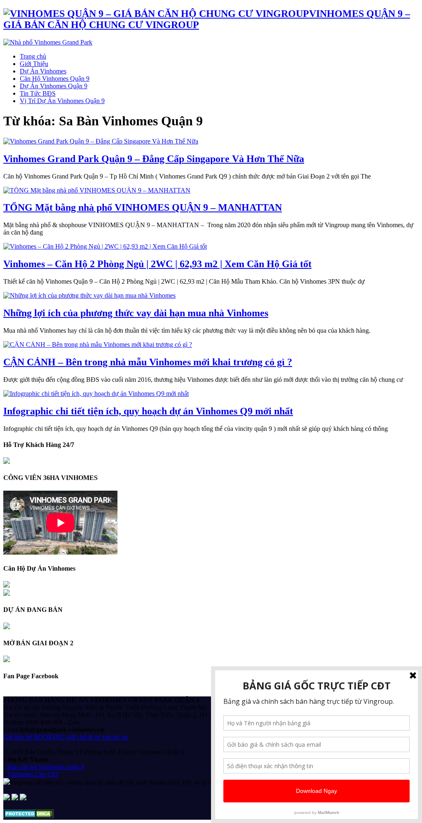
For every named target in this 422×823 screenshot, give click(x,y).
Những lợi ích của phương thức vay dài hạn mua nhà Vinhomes (135, 313)
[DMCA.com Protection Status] (28, 815)
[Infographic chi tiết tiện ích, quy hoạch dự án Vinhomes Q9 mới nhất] (96, 393)
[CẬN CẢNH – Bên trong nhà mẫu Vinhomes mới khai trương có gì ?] (97, 344)
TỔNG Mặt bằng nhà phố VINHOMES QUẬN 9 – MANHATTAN (142, 207)
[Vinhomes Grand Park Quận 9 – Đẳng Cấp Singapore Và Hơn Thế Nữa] (100, 141)
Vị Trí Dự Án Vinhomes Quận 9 (62, 100)
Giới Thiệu (34, 63)
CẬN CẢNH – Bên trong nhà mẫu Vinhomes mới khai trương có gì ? (147, 362)
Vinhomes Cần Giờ (32, 774)
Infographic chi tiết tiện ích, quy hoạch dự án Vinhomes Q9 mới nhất (148, 411)
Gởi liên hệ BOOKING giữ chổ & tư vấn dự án (65, 737)
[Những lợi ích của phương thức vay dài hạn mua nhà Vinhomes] (89, 295)
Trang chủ (33, 56)
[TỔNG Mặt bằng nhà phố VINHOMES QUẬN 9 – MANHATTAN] (96, 190)
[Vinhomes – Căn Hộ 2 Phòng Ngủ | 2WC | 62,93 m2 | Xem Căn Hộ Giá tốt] (105, 246)
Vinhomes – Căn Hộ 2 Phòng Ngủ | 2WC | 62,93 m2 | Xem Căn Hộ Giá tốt (157, 264)
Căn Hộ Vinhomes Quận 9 (54, 78)
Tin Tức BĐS (38, 93)
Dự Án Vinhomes (43, 71)
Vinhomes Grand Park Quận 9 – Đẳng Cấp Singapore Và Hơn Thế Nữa (153, 158)
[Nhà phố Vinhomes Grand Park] (47, 42)
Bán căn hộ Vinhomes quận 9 (45, 766)
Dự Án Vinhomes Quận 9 (53, 85)
